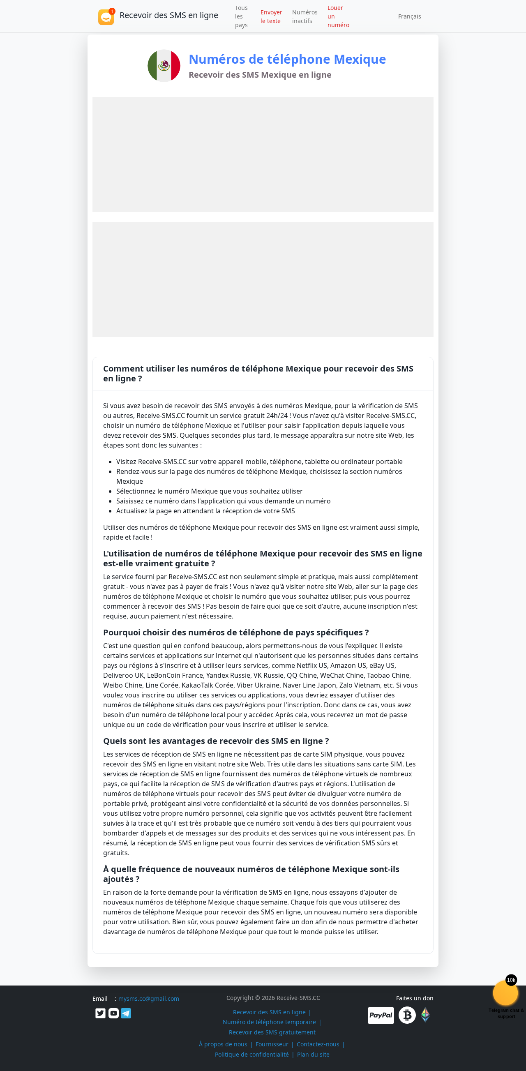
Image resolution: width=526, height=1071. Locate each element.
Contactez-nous (318, 1044)
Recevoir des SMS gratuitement (272, 1032)
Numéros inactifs (305, 16)
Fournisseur (272, 1044)
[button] (407, 16)
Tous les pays (241, 16)
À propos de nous (223, 1044)
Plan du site (313, 1054)
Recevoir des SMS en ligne (269, 1012)
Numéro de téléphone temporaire (269, 1022)
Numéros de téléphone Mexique (287, 59)
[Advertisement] (41, 158)
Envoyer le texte (271, 16)
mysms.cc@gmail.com (148, 998)
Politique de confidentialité (252, 1054)
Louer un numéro (338, 16)
